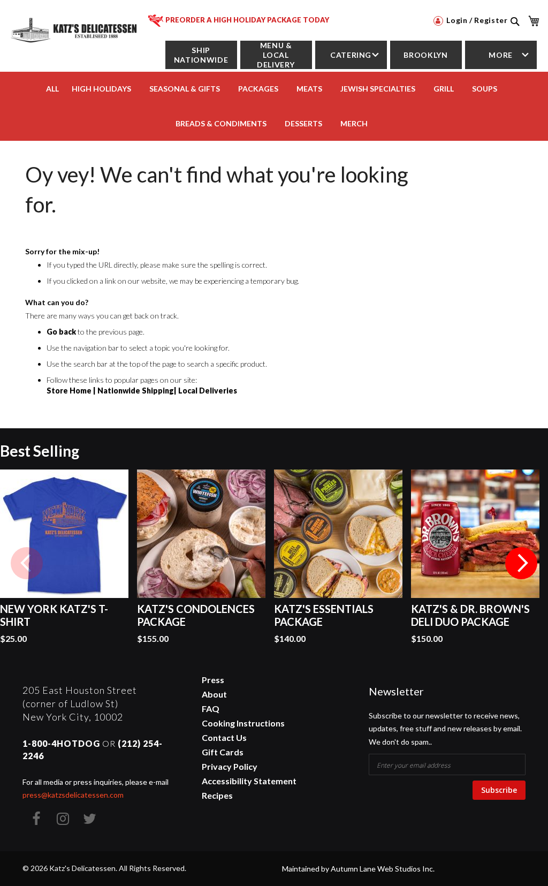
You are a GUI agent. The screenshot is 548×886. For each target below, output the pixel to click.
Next (521, 563)
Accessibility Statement (249, 781)
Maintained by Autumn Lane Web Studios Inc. (358, 868)
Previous (27, 563)
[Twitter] (89, 818)
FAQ (210, 708)
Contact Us (224, 737)
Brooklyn (425, 54)
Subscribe (499, 790)
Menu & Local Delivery (276, 55)
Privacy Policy (229, 766)
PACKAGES (258, 88)
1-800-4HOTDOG (61, 743)
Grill (443, 88)
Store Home (69, 390)
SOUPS (484, 88)
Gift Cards (222, 752)
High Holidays (101, 88)
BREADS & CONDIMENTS (221, 123)
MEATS (309, 88)
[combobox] (514, 33)
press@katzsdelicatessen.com (73, 794)
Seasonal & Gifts (184, 88)
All (52, 88)
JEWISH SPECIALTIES (377, 88)
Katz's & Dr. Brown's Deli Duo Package (470, 615)
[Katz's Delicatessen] (75, 27)
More (501, 54)
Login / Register (476, 20)
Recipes (217, 795)
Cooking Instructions (243, 723)
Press (213, 680)
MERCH (354, 123)
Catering (350, 54)
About (214, 694)
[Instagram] (62, 818)
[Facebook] (35, 818)
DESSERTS (303, 123)
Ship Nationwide (201, 55)
